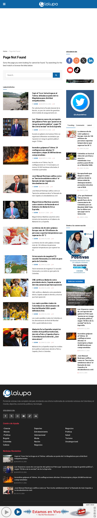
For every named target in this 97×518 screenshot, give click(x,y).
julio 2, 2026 (44, 186)
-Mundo (6, 432)
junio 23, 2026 (45, 342)
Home (5, 51)
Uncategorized (71, 442)
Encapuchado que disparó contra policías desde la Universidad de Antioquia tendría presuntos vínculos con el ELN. (85, 180)
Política (68, 432)
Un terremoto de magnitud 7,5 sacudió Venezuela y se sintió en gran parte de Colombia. (47, 258)
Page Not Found (14, 51)
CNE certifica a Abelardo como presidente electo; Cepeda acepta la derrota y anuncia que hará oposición (47, 282)
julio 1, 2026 (44, 212)
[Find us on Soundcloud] (35, 416)
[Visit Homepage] (48, 4)
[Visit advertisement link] (80, 104)
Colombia (7, 442)
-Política (6, 435)
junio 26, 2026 (45, 264)
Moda (36, 438)
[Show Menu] (4, 4)
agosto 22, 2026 (45, 104)
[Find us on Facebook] (5, 416)
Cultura (6, 445)
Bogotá (6, 438)
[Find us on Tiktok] (29, 416)
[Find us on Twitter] (11, 416)
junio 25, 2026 (45, 288)
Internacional (39, 435)
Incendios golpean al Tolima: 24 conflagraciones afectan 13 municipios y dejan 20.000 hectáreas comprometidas (85, 340)
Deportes (38, 428)
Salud (67, 435)
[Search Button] (92, 4)
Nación (37, 442)
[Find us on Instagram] (17, 416)
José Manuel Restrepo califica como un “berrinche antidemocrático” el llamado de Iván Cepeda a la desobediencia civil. (86, 363)
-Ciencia (6, 428)
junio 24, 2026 (45, 314)
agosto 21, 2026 (45, 158)
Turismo (68, 438)
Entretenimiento (41, 432)
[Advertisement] (48, 27)
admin (36, 104)
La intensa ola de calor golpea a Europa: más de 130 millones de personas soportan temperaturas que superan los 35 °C (85, 138)
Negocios (38, 445)
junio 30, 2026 (45, 238)
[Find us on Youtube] (23, 416)
